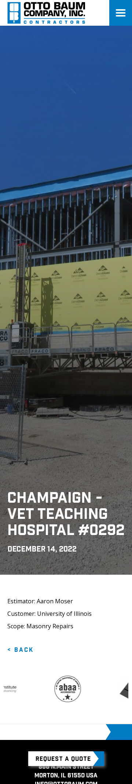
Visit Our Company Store (64, 732)
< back (20, 650)
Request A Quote (63, 759)
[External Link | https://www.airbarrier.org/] (62, 689)
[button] (120, 13)
